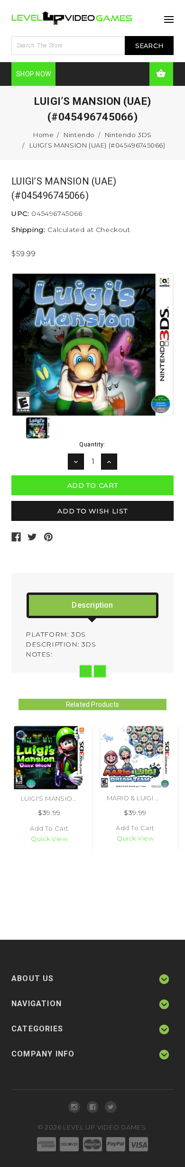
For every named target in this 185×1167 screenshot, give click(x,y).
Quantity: (92, 444)
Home (43, 135)
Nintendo (79, 135)
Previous (85, 671)
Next (99, 671)
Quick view (49, 839)
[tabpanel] (49, 788)
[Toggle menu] (166, 16)
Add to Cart (49, 828)
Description (92, 605)
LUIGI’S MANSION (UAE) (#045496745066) (97, 145)
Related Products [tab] (92, 704)
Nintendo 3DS (128, 135)
